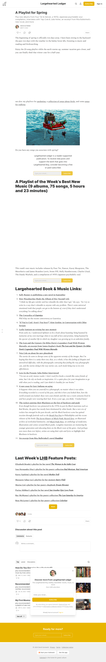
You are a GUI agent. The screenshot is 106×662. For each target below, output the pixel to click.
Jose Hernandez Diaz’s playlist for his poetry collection (39, 469)
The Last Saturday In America (70, 495)
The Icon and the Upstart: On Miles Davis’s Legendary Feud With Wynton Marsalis (55, 348)
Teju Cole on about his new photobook (36, 353)
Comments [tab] (20, 536)
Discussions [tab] (31, 562)
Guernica (39, 315)
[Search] (76, 4)
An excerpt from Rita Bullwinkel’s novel (37, 438)
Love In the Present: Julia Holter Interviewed (39, 373)
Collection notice (67, 647)
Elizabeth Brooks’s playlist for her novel (33, 464)
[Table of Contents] (2, 331)
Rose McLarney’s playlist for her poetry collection (37, 500)
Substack (43, 658)
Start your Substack (47, 652)
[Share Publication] (80, 4)
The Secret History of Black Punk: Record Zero (55, 418)
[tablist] (24, 536)
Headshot (59, 438)
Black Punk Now (57, 421)
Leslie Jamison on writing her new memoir (38, 329)
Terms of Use (63, 604)
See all (19, 616)
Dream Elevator (62, 485)
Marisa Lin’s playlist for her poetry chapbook (35, 485)
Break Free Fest (55, 415)
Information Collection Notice (52, 606)
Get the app (63, 652)
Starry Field (60, 479)
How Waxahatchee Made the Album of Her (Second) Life (44, 298)
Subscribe (89, 4)
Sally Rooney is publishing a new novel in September (42, 294)
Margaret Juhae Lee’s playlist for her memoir (35, 479)
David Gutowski (25, 26)
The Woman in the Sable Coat (63, 464)
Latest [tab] (23, 562)
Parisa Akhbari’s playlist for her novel (32, 490)
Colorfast (63, 500)
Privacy (52, 647)
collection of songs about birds (61, 101)
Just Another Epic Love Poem (61, 490)
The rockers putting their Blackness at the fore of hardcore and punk (49, 402)
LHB (44, 458)
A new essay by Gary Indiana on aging (36, 386)
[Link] (12, 186)
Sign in (99, 4)
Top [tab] (18, 562)
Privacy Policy (68, 606)
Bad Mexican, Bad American (76, 469)
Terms (58, 647)
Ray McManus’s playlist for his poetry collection (36, 495)
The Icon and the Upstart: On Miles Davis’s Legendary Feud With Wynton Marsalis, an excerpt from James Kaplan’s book (52, 345)
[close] (73, 570)
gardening (41, 101)
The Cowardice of (27, 315)
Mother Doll (54, 474)
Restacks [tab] (29, 536)
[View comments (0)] (25, 33)
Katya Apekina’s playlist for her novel (32, 474)
